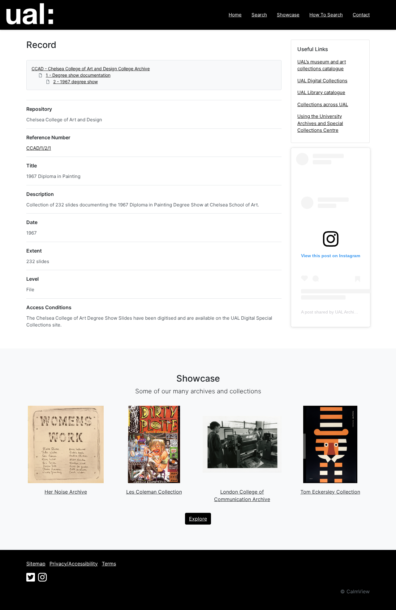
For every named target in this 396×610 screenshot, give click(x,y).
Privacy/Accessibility (74, 563)
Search (259, 15)
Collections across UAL (322, 104)
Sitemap (35, 563)
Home (235, 15)
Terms (109, 563)
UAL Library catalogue (321, 92)
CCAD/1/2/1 (38, 148)
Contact (361, 15)
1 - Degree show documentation (78, 75)
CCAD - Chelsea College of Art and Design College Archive (91, 68)
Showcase (288, 15)
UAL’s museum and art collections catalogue (321, 65)
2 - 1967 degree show (75, 81)
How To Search (326, 15)
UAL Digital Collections (322, 81)
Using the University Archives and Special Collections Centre (320, 123)
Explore (198, 519)
